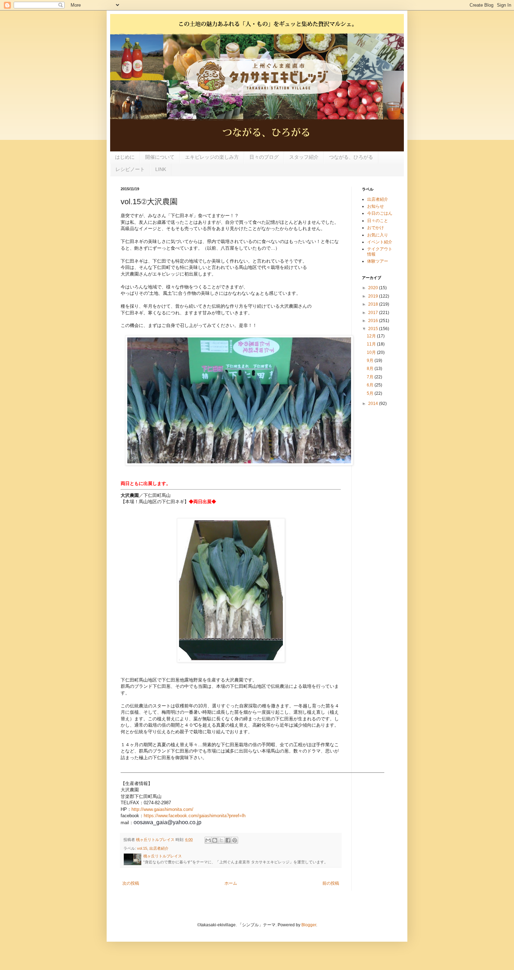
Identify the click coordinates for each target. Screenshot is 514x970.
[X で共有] (221, 840)
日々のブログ (264, 157)
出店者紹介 (159, 848)
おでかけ (375, 227)
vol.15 (142, 848)
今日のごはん (379, 213)
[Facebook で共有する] (227, 840)
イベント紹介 (379, 242)
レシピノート (130, 169)
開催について (159, 157)
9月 (370, 360)
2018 (373, 304)
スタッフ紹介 (304, 157)
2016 (373, 320)
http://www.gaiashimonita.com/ (162, 809)
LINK (160, 169)
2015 (373, 328)
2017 (373, 312)
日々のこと (377, 220)
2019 (373, 296)
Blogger (308, 924)
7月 (370, 377)
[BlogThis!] (214, 840)
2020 (373, 287)
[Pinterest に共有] (234, 840)
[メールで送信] (208, 840)
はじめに (125, 157)
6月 (370, 385)
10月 (372, 352)
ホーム (230, 883)
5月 (370, 393)
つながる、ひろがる (351, 157)
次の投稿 (130, 883)
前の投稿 (330, 883)
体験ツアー (377, 261)
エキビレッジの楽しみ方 (212, 157)
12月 (372, 336)
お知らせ (375, 206)
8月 (370, 368)
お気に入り (377, 235)
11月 (372, 344)
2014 (373, 403)
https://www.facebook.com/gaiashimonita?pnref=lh (194, 815)
